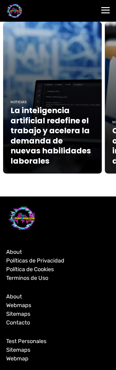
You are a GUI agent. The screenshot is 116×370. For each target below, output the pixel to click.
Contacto (18, 322)
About (14, 252)
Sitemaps (18, 314)
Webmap (17, 358)
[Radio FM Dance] (14, 10)
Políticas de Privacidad (35, 260)
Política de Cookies (30, 269)
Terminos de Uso (27, 278)
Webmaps (18, 305)
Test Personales (26, 341)
